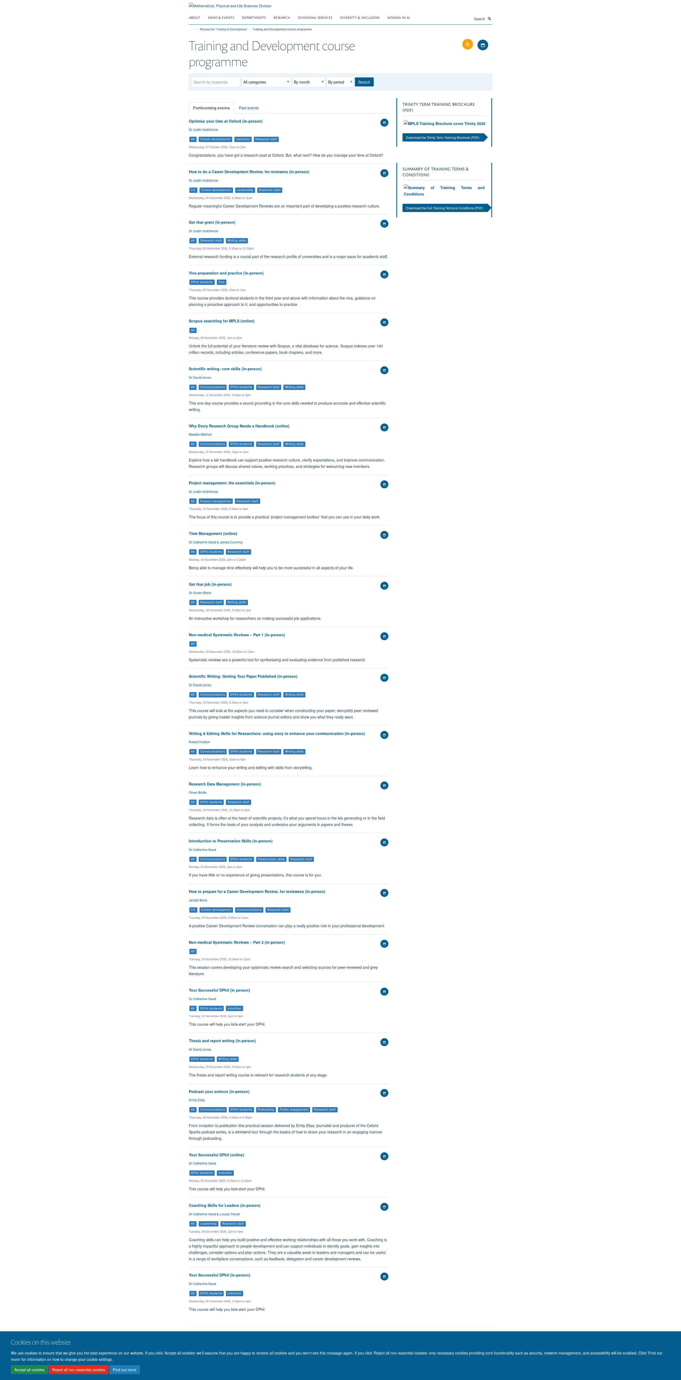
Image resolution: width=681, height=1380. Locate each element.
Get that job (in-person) (210, 584)
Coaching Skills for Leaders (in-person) (224, 1205)
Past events (249, 107)
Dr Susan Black (200, 592)
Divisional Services (315, 17)
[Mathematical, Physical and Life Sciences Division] (230, 3)
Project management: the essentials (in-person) (232, 482)
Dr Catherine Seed (202, 849)
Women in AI (398, 17)
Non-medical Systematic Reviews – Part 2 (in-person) (237, 942)
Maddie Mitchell (200, 434)
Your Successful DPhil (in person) (219, 990)
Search (364, 82)
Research (281, 17)
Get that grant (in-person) (212, 222)
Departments (254, 17)
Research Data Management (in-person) (225, 784)
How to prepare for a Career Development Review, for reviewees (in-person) (257, 891)
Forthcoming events (211, 107)
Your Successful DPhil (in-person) (219, 1275)
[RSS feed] (468, 44)
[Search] (489, 18)
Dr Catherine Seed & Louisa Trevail (214, 1214)
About (194, 17)
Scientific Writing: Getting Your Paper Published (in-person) (243, 676)
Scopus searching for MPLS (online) (222, 320)
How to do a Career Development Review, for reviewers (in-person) (249, 171)
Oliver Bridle (198, 792)
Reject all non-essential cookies (78, 1369)
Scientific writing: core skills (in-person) (225, 368)
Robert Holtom (199, 741)
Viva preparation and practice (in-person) (226, 273)
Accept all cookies (29, 1369)
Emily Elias (197, 1100)
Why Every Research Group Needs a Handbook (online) (239, 426)
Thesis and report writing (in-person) (222, 1040)
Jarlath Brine (198, 900)
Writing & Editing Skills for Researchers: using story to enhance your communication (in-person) (277, 733)
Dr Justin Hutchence (203, 129)
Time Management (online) (213, 533)
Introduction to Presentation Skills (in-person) (231, 840)
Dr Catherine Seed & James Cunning (216, 542)
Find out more (124, 1369)
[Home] (193, 29)
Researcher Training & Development (223, 29)
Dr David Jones (200, 377)
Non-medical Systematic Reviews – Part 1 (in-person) (237, 634)
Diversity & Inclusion (360, 17)
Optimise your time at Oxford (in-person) (226, 121)
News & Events (221, 17)
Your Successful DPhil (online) (216, 1154)
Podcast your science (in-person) (219, 1091)
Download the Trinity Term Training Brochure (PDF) (442, 137)
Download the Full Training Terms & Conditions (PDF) (444, 208)
